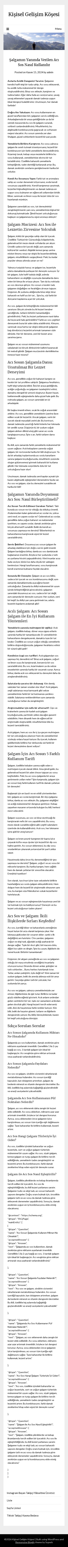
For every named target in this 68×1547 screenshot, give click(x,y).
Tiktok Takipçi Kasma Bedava (22, 1515)
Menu (58, 28)
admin (50, 72)
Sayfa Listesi (14, 1507)
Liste (9, 1500)
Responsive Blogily (25, 1542)
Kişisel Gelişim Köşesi (34, 14)
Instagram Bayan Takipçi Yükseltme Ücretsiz (31, 1492)
